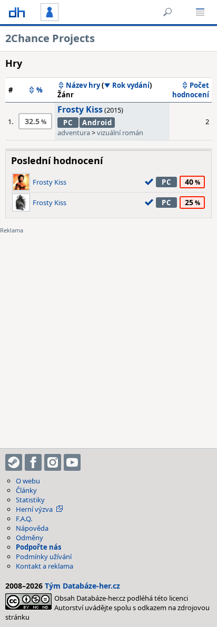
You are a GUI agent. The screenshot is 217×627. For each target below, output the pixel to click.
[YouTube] (72, 462)
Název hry (83, 85)
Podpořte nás (38, 547)
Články (26, 490)
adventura (73, 132)
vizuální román (120, 132)
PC (67, 122)
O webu (28, 481)
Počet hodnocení (190, 89)
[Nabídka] (200, 12)
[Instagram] (52, 462)
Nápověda (32, 528)
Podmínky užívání (44, 556)
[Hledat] (167, 12)
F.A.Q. (24, 518)
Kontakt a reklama (44, 566)
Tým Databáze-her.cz (82, 586)
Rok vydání (131, 85)
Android (97, 122)
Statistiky (30, 499)
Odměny (29, 537)
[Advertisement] (108, 334)
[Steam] (13, 462)
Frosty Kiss (80, 109)
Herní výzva (34, 509)
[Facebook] (33, 462)
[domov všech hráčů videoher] (17, 12)
